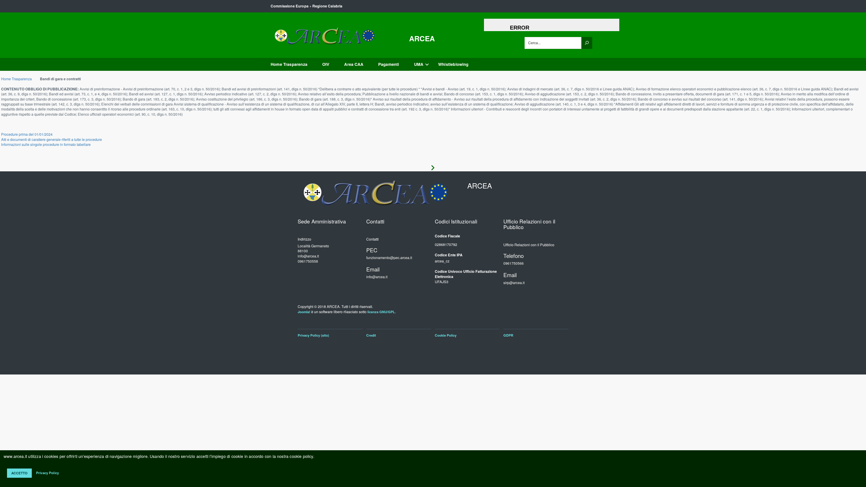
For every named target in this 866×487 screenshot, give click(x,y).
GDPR (508, 335)
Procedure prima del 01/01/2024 (27, 134)
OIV (325, 64)
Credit (371, 335)
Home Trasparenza (289, 64)
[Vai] (586, 43)
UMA (419, 64)
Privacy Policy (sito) (313, 335)
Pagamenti (388, 64)
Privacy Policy (47, 472)
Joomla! (304, 311)
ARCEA (422, 38)
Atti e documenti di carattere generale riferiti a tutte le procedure (51, 139)
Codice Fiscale (447, 236)
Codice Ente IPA (449, 255)
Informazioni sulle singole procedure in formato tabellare (46, 144)
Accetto (19, 473)
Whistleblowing (453, 64)
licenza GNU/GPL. (381, 311)
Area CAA (353, 64)
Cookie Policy (445, 335)
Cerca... (534, 42)
